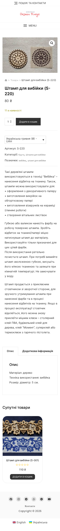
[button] (30, 25)
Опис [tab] (10, 351)
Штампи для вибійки (36, 154)
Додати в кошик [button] (22, 476)
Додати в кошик (28, 121)
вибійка (22, 160)
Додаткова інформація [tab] (37, 351)
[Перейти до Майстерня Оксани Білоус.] (6, 80)
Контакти (30, 506)
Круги (21, 154)
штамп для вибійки (37, 160)
